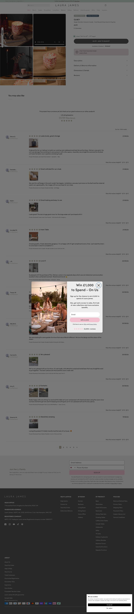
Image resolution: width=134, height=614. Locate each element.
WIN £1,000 (85, 320)
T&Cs (85, 324)
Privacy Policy (93, 324)
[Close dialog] (98, 285)
